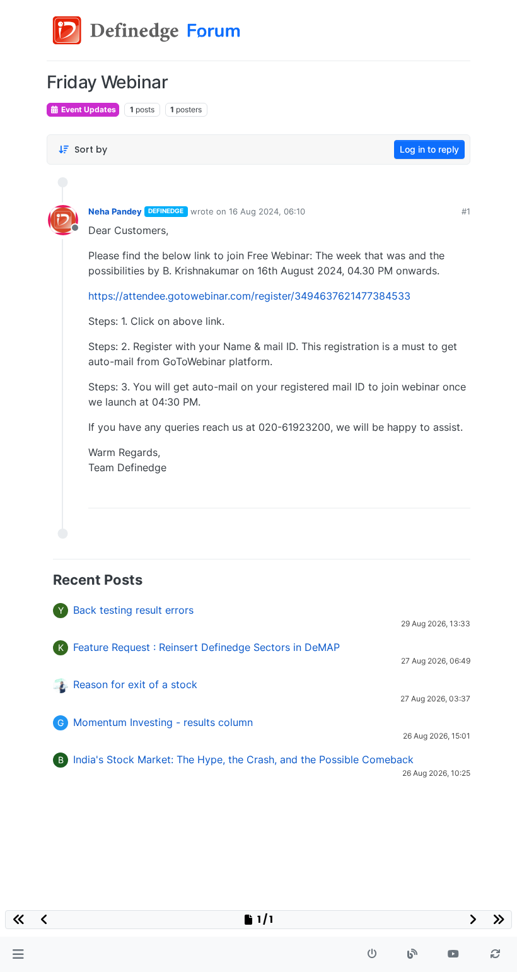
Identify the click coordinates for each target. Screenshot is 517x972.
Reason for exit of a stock (135, 684)
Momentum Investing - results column (163, 722)
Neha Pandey (115, 211)
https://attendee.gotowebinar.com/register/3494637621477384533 (249, 296)
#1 (466, 211)
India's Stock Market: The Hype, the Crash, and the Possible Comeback (243, 759)
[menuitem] (370, 494)
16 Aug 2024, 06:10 (267, 211)
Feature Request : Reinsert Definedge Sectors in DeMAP (206, 647)
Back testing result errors (133, 610)
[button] (18, 954)
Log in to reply (429, 149)
